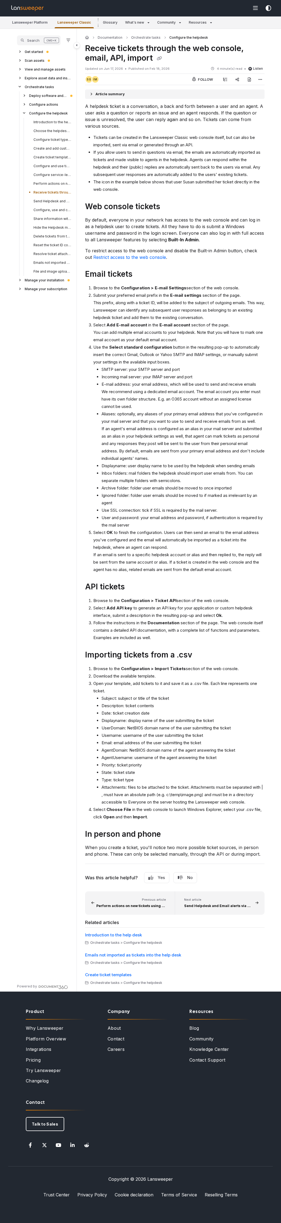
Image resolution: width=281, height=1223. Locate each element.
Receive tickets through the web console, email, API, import (52, 192)
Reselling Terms (221, 1194)
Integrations (39, 1049)
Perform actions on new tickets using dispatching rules (52, 183)
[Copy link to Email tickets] (141, 274)
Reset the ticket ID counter (52, 245)
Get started (34, 52)
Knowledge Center (209, 1049)
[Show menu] (255, 8)
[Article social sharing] (237, 79)
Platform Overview (46, 1039)
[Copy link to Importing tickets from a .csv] (200, 655)
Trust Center (56, 1194)
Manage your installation (44, 280)
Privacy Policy (92, 1194)
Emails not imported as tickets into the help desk (52, 263)
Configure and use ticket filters (52, 166)
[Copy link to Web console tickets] (168, 207)
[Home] (27, 8)
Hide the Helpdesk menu (52, 227)
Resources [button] (198, 22)
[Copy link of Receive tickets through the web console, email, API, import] (159, 58)
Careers (116, 1049)
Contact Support (207, 1060)
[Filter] (68, 40)
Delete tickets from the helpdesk (52, 236)
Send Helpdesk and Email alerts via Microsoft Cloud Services (52, 201)
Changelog (37, 1081)
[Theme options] (268, 8)
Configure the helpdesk (48, 113)
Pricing (33, 1060)
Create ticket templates (52, 157)
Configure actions (43, 104)
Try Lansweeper (43, 1070)
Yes (161, 877)
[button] (29, 22)
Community (201, 1039)
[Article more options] (260, 79)
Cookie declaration (134, 1194)
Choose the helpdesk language (52, 131)
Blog (194, 1028)
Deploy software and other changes (48, 96)
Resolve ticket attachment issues (52, 254)
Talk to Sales (45, 1124)
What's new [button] (134, 22)
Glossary (110, 22)
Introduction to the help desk (52, 122)
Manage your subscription (46, 289)
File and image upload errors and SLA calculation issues (52, 271)
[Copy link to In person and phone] (169, 834)
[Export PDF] (249, 79)
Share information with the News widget (52, 219)
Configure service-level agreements (52, 175)
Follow (205, 79)
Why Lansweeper (44, 1028)
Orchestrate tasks (39, 87)
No (190, 877)
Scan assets (34, 60)
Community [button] (166, 22)
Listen (258, 68)
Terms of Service (179, 1194)
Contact (116, 1039)
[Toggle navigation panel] (77, 45)
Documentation (110, 37)
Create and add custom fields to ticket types (52, 148)
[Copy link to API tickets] (133, 587)
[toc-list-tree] (225, 79)
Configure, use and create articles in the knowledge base (52, 210)
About (114, 1028)
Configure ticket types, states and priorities (52, 140)
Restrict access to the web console (129, 257)
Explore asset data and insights (48, 78)
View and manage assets (45, 69)
